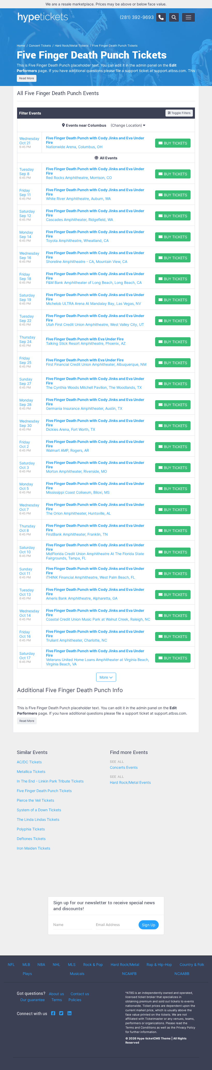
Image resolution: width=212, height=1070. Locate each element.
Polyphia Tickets (31, 829)
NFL (11, 964)
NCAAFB (129, 973)
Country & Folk (192, 964)
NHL (56, 964)
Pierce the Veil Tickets (35, 800)
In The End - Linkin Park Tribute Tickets (50, 781)
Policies (75, 999)
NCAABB (182, 973)
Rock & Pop (93, 964)
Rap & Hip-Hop (159, 964)
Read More (26, 78)
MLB (26, 964)
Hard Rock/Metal (125, 964)
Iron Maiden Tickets (33, 848)
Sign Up (148, 925)
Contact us (80, 994)
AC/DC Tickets (29, 762)
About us (56, 994)
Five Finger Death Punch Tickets (44, 790)
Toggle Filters (181, 113)
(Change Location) (127, 125)
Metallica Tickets (31, 771)
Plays (27, 973)
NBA (41, 964)
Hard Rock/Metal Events (130, 782)
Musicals (77, 973)
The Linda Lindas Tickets (38, 819)
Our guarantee (32, 999)
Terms (56, 999)
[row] (106, 142)
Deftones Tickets (31, 838)
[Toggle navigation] (188, 17)
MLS (71, 964)
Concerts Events (124, 767)
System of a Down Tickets (39, 810)
